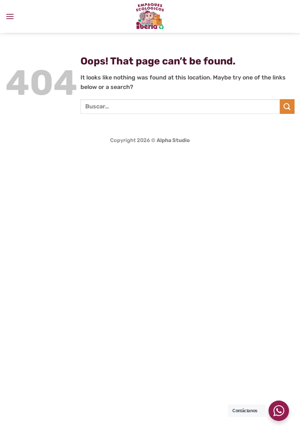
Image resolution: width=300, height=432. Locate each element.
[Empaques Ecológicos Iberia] (150, 16)
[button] (9, 16)
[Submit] (287, 106)
